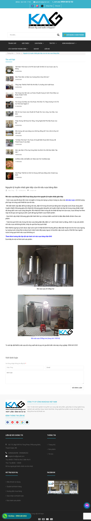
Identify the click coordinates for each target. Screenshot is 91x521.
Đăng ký (57, 6)
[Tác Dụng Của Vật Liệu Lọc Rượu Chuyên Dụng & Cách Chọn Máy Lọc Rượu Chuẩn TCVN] (10, 95)
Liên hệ (47, 49)
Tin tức (50, 454)
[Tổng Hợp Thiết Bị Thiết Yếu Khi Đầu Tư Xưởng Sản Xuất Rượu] (10, 87)
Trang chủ (51, 445)
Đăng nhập (49, 6)
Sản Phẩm (38, 43)
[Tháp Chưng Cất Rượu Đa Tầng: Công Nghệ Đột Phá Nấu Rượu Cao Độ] (10, 124)
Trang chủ (12, 43)
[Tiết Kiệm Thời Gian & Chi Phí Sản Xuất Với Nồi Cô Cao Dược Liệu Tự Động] (10, 70)
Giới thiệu (25, 43)
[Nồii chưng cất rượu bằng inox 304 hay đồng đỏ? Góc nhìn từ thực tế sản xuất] (10, 133)
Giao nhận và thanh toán (15, 496)
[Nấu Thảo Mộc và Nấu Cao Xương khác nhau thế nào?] (10, 78)
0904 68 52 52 (67, 2)
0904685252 (23, 453)
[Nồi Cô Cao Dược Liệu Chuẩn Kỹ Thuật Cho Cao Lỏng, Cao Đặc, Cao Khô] (10, 113)
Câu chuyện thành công (17, 49)
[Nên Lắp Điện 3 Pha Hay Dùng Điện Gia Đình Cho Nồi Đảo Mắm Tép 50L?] (10, 152)
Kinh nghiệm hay (68, 43)
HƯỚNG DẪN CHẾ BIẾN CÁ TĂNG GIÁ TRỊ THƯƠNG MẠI (32, 159)
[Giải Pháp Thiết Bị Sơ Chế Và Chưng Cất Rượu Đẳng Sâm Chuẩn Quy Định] (10, 176)
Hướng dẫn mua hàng (14, 491)
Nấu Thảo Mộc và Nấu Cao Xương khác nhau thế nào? (32, 77)
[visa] (45, 519)
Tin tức (52, 43)
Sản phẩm (52, 449)
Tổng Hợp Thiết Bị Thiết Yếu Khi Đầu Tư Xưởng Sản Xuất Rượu (34, 84)
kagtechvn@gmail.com (42, 2)
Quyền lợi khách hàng (14, 486)
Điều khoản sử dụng (13, 482)
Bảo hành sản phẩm (13, 500)
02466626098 (13, 453)
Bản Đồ (36, 49)
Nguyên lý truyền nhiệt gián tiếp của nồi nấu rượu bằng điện (31, 187)
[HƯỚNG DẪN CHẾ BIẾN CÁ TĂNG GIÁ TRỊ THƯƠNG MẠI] (10, 164)
